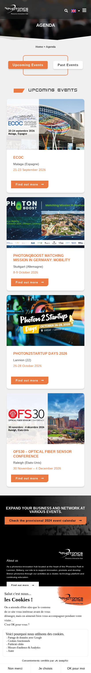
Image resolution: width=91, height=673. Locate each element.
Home (39, 46)
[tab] (28, 65)
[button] (66, 11)
